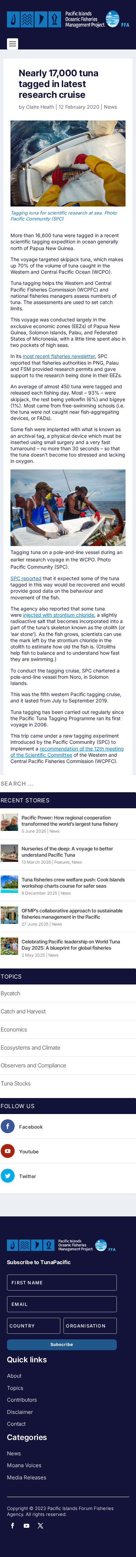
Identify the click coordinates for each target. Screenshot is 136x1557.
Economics (14, 1029)
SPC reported (25, 578)
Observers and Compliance (33, 1065)
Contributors (22, 1399)
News (110, 107)
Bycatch (10, 993)
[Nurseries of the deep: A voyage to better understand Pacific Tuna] (9, 853)
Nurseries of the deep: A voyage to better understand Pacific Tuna (67, 852)
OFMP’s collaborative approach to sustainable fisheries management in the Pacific (72, 914)
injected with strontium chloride (58, 615)
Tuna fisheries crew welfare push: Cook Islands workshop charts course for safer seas (73, 883)
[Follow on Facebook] (12, 1525)
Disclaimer (20, 1412)
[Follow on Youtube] (26, 1525)
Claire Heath (40, 107)
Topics (15, 1388)
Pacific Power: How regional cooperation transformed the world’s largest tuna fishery (70, 821)
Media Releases (26, 1477)
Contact (16, 1423)
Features (62, 862)
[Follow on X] (40, 1525)
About (14, 1375)
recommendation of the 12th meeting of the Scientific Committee (67, 752)
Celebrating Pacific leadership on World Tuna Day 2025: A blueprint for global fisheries (71, 945)
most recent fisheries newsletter (59, 356)
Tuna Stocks (16, 1083)
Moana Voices (24, 1465)
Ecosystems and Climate (30, 1047)
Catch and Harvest (23, 1011)
